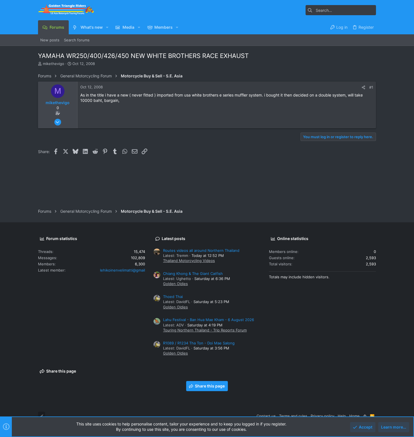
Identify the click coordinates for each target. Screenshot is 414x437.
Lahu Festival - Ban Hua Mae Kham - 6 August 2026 (208, 319)
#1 (371, 87)
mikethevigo (53, 63)
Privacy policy (322, 416)
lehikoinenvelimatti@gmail (122, 270)
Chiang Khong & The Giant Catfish (193, 273)
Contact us (266, 416)
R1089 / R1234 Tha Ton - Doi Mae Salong (199, 343)
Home (354, 416)
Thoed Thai (173, 296)
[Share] (363, 87)
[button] (107, 27)
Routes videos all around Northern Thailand (201, 250)
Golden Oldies (175, 283)
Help (342, 416)
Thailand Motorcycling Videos (189, 260)
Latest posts (173, 238)
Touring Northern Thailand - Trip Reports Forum (205, 330)
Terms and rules (293, 416)
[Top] (364, 416)
